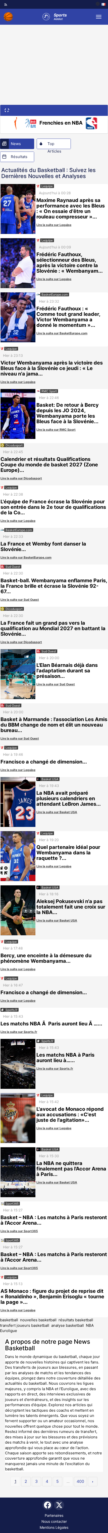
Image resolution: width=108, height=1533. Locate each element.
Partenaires (54, 1515)
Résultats (19, 156)
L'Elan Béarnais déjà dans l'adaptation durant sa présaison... (67, 670)
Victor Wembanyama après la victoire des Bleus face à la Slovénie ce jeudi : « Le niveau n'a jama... (52, 368)
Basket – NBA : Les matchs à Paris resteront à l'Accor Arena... (54, 1220)
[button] (7, 109)
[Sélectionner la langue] (100, 4)
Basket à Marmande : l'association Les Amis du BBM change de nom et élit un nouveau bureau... (54, 724)
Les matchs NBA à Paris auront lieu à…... (65, 1057)
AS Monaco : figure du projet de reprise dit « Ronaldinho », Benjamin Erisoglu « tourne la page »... (52, 1296)
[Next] (92, 1481)
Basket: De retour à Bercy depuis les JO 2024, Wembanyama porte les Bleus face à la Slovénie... (67, 413)
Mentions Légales (54, 1527)
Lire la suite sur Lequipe (53, 225)
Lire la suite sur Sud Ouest (20, 599)
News (16, 143)
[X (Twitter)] (59, 1505)
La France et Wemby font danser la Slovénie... (43, 546)
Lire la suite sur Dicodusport (21, 478)
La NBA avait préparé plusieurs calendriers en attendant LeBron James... (68, 798)
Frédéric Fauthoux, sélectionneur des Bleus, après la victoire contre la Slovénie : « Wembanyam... (69, 262)
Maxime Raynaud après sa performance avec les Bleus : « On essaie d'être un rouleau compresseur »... (70, 208)
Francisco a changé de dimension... (44, 762)
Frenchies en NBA (61, 123)
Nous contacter (54, 1521)
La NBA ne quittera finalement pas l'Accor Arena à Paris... (71, 1168)
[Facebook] (47, 1505)
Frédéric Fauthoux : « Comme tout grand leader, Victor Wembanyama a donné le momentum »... (68, 317)
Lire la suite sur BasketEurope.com (61, 333)
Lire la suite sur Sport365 (19, 1231)
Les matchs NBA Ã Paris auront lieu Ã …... (51, 1024)
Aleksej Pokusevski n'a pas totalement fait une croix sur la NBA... (70, 906)
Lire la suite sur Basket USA (56, 812)
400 (80, 1481)
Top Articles (54, 145)
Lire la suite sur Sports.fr (19, 1032)
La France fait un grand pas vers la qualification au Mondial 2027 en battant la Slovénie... (53, 628)
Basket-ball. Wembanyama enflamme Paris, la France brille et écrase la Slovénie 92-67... (54, 585)
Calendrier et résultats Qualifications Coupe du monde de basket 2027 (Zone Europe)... (49, 464)
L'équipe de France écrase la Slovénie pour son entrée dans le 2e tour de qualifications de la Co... (53, 507)
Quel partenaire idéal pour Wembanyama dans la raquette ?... (68, 852)
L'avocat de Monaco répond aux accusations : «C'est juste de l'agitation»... (70, 1114)
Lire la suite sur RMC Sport (56, 429)
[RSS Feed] (6, 4)
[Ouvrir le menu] (98, 16)
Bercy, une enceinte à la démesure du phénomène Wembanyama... (46, 958)
